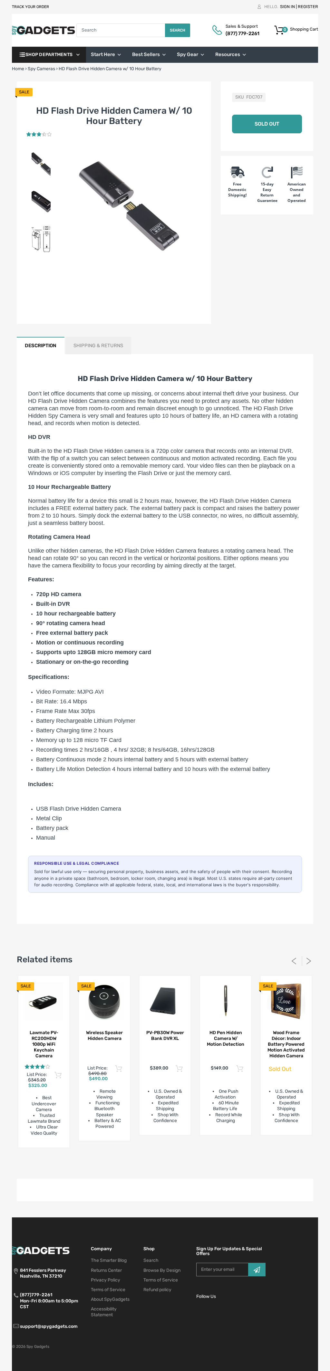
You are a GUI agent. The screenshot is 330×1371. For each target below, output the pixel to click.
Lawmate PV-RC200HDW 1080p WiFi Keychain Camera (44, 1044)
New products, (171, 1161)
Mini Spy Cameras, (136, 1161)
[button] (39, 134)
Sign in (287, 6)
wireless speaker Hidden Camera (104, 1035)
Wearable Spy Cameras (279, 1161)
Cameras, (74, 1161)
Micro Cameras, (101, 1161)
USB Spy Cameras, (235, 1161)
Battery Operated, (45, 1161)
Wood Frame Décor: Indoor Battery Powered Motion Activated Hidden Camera (286, 1044)
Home (18, 68)
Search (177, 30)
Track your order (30, 7)
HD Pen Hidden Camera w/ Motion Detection (225, 1038)
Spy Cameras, (201, 1161)
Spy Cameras (41, 68)
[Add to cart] (58, 1075)
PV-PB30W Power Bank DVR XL (165, 1035)
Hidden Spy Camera (54, 416)
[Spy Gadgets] (43, 30)
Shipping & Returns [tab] (98, 345)
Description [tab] (40, 345)
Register (308, 6)
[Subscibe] (257, 1269)
